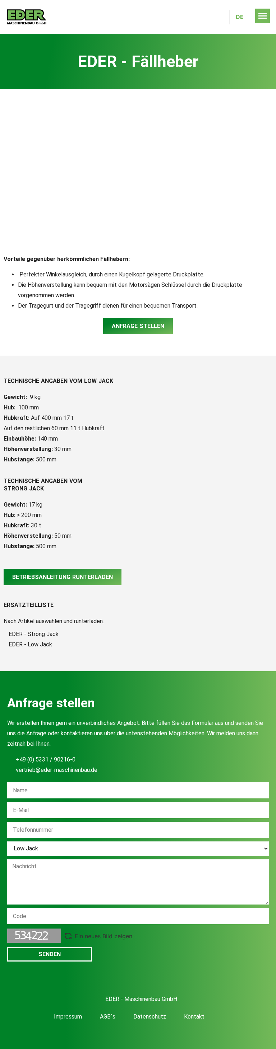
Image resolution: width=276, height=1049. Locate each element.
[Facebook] (120, 1035)
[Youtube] (138, 1035)
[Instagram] (155, 1035)
